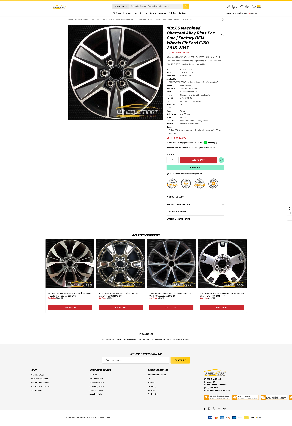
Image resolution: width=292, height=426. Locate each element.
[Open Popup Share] (222, 34)
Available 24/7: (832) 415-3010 (237, 13)
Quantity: (171, 154)
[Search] (186, 6)
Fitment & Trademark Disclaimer (176, 339)
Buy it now (195, 167)
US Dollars (254, 13)
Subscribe (180, 360)
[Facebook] (205, 408)
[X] (214, 408)
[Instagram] (209, 408)
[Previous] (219, 20)
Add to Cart (198, 160)
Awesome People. (104, 418)
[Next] (222, 20)
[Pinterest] (219, 408)
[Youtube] (224, 408)
